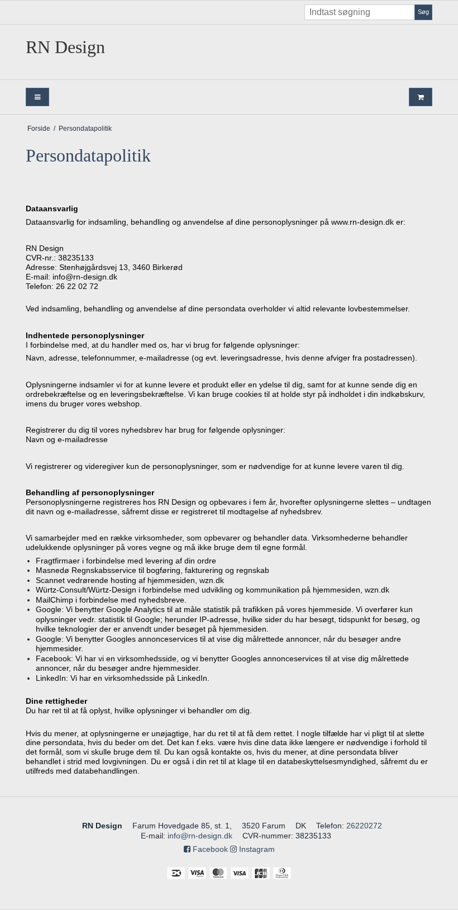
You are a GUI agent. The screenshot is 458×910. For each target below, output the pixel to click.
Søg (423, 11)
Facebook (209, 849)
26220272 (364, 825)
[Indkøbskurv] (420, 97)
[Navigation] (37, 97)
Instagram (256, 849)
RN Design (65, 47)
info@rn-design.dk (200, 835)
